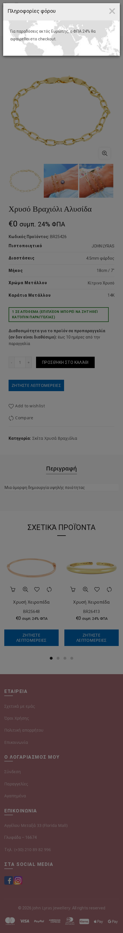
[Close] (112, 11)
